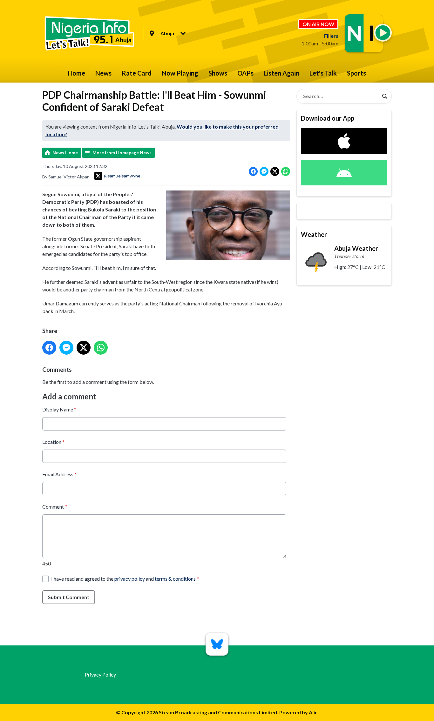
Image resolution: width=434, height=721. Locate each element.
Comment (54, 507)
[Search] (385, 96)
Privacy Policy (100, 674)
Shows (217, 73)
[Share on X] (274, 171)
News (103, 73)
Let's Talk (323, 73)
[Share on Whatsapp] (285, 171)
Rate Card (137, 73)
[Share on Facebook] (253, 171)
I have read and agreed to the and (125, 579)
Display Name (59, 409)
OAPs (245, 73)
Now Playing (180, 73)
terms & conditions (175, 579)
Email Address (59, 474)
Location (53, 442)
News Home (65, 152)
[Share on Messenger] (264, 171)
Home (76, 73)
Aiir (313, 712)
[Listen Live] (383, 33)
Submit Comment (68, 597)
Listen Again (281, 73)
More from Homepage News (122, 152)
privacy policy (129, 579)
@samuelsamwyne (122, 175)
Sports (356, 73)
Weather (314, 234)
